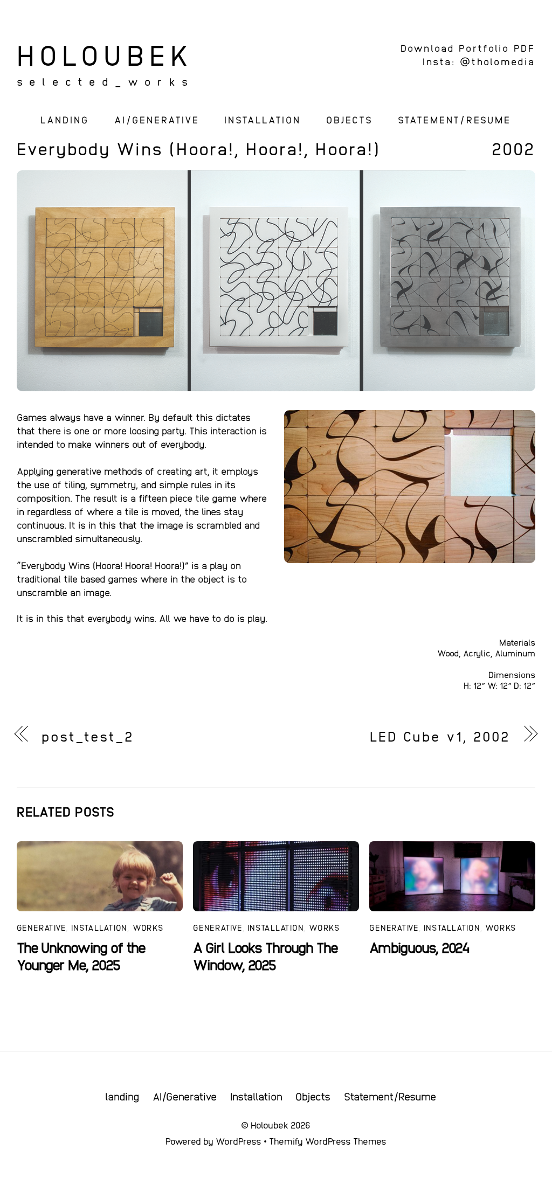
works (148, 927)
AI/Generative (156, 119)
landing (64, 119)
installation (99, 927)
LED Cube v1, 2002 (440, 736)
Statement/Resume (454, 119)
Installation (262, 119)
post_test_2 (88, 736)
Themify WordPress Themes (328, 1140)
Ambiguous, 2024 (419, 946)
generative (41, 927)
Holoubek (269, 1124)
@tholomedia (497, 61)
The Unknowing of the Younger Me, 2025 (81, 955)
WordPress (238, 1140)
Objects (349, 119)
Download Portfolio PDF (468, 47)
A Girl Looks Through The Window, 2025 (265, 955)
